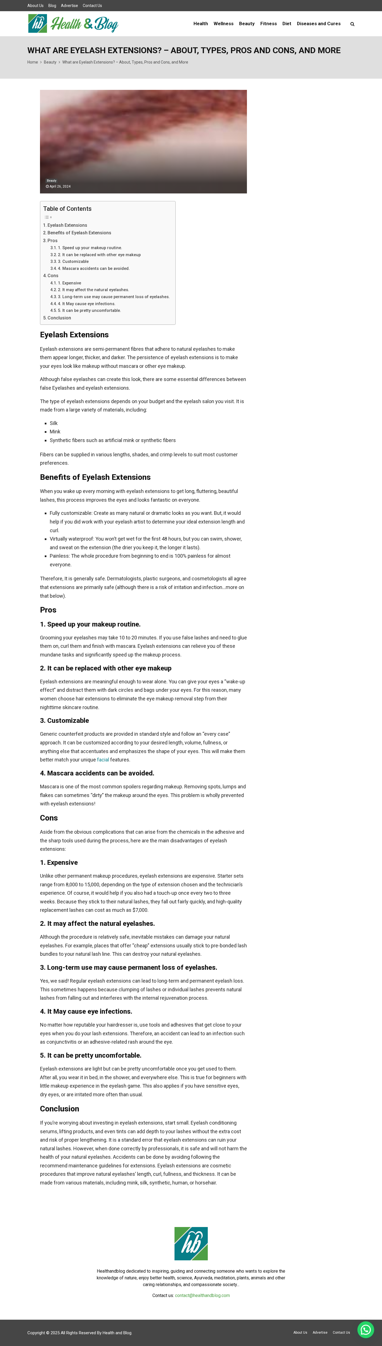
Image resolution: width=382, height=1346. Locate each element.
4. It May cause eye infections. (86, 303)
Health (201, 23)
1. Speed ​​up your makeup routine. (90, 247)
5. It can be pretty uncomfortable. (89, 310)
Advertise (69, 5)
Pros (53, 240)
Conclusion (59, 318)
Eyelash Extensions (67, 225)
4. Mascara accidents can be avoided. (94, 268)
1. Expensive (69, 283)
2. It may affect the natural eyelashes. (93, 289)
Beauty (247, 23)
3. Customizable (73, 261)
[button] (365, 1329)
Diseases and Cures (319, 23)
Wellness (224, 23)
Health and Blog (117, 1332)
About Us (35, 5)
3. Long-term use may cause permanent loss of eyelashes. (114, 296)
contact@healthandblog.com (202, 1295)
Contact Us (92, 5)
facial (103, 760)
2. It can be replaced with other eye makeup (99, 254)
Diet (286, 23)
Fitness (268, 23)
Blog (52, 5)
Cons (53, 275)
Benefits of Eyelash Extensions (79, 232)
